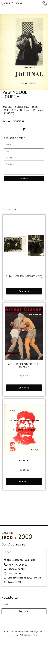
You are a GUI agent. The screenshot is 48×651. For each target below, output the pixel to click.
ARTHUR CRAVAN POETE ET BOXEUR (24, 365)
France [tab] (7, 551)
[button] (44, 3)
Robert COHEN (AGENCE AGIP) (24, 276)
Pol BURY (24, 460)
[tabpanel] (24, 571)
